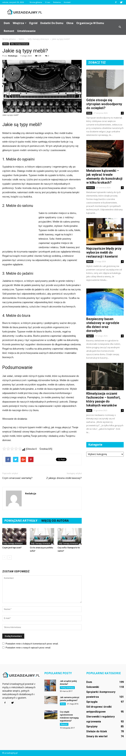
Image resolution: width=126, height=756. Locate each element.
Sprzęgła (91, 701)
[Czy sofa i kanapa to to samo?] (70, 536)
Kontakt (67, 2)
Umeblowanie (26, 31)
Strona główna (36, 2)
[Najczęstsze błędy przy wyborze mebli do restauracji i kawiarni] (105, 231)
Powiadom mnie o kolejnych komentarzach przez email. (32, 643)
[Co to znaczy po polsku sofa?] (42, 536)
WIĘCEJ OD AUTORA (55, 520)
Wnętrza (18, 23)
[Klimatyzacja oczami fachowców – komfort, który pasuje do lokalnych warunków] (105, 376)
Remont (9, 31)
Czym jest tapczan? (11, 547)
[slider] (12, 449)
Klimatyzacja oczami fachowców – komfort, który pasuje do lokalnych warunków (103, 399)
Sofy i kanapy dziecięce (19, 44)
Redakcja (12, 55)
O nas (47, 2)
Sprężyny (91, 726)
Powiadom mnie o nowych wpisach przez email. (28, 647)
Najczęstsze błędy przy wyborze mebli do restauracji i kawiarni (103, 252)
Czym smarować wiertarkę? (17, 478)
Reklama (57, 2)
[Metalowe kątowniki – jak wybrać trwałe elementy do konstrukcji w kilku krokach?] (105, 153)
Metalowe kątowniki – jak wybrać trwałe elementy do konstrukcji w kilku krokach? (104, 176)
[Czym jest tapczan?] (14, 536)
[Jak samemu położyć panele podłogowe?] (50, 700)
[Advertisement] (85, 12)
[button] (120, 27)
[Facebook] (115, 2)
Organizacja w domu (90, 23)
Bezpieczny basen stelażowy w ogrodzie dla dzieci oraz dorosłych (102, 325)
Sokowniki (92, 687)
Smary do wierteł (96, 736)
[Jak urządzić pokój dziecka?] (50, 685)
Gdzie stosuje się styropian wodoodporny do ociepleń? (104, 104)
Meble (5, 44)
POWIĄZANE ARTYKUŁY (20, 520)
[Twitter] (121, 2)
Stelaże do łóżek (96, 731)
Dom (7, 23)
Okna (69, 23)
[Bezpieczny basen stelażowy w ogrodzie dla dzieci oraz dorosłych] (105, 302)
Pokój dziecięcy (67, 687)
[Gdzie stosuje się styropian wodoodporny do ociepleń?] (105, 83)
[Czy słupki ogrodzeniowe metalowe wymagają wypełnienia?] (50, 714)
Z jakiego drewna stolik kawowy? (64, 478)
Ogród (33, 23)
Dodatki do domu (51, 23)
